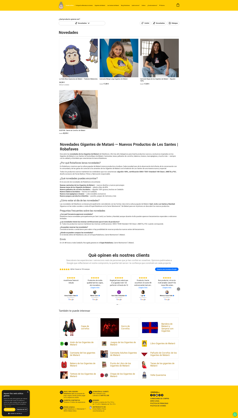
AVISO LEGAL (154, 401)
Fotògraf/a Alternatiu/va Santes (84, 5)
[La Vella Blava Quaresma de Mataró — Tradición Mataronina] (78, 58)
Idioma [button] (163, 5)
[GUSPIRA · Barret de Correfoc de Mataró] (78, 109)
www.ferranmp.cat (98, 411)
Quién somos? (136, 5)
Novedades (82, 23)
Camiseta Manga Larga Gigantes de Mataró (114, 79)
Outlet (146, 23)
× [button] (27, 392)
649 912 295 (105, 395)
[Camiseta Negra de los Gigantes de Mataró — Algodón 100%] (159, 58)
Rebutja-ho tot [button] (22, 409)
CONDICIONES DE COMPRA (159, 398)
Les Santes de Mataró (113, 5)
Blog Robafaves (125, 5)
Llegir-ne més (7, 406)
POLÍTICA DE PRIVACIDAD (159, 403)
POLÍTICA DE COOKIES (158, 406)
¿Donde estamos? (152, 5)
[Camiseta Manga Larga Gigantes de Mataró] (119, 58)
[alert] (16, 403)
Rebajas (174, 23)
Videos (143, 5)
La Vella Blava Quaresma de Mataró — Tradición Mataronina (78, 79)
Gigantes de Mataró (100, 5)
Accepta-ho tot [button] (9, 409)
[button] (16, 413)
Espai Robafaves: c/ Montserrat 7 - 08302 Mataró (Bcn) (75, 410)
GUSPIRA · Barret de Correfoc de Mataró (72, 130)
